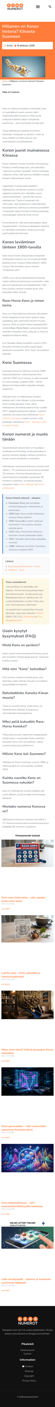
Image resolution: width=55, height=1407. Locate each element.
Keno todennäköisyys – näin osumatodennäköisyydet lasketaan (22, 1204)
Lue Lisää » (5, 909)
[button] (38, 7)
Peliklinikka (29, 616)
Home (5, 81)
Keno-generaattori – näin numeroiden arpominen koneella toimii (23, 1128)
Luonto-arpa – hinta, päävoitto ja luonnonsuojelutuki (20, 974)
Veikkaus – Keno (16, 569)
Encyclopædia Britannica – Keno (24, 566)
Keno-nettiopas (27, 484)
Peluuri (39, 613)
